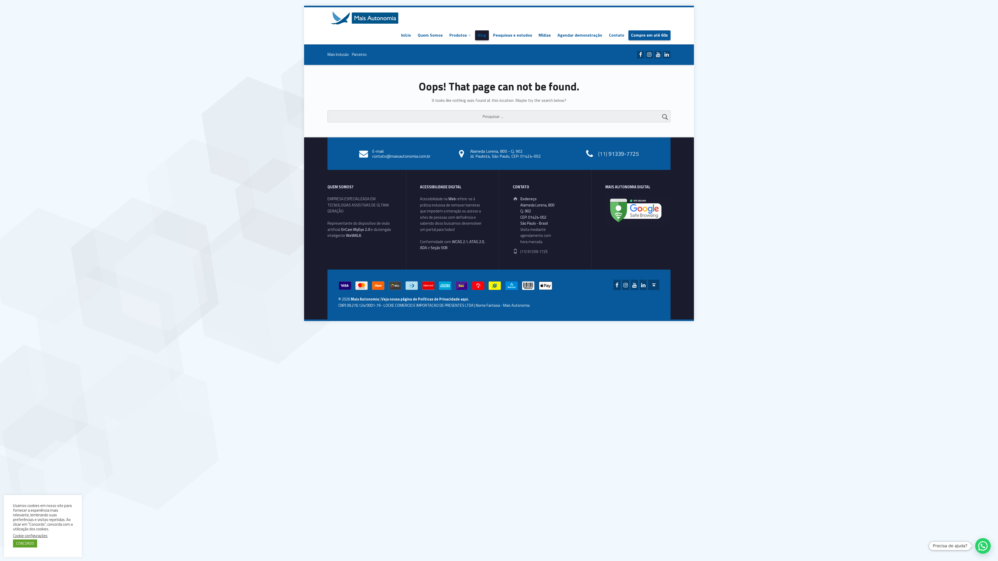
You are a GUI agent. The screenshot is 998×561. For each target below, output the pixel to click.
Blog (482, 35)
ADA (423, 248)
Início (406, 35)
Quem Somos (430, 35)
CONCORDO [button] (25, 543)
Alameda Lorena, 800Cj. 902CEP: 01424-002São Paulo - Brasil (537, 214)
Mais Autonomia (365, 299)
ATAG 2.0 (476, 242)
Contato (616, 35)
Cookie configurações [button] (30, 535)
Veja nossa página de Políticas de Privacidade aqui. (425, 299)
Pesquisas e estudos (512, 35)
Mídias (545, 35)
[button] (983, 546)
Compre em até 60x (649, 35)
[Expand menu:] (469, 35)
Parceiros (359, 54)
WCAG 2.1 (460, 242)
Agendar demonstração (579, 35)
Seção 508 (439, 248)
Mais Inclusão (338, 54)
